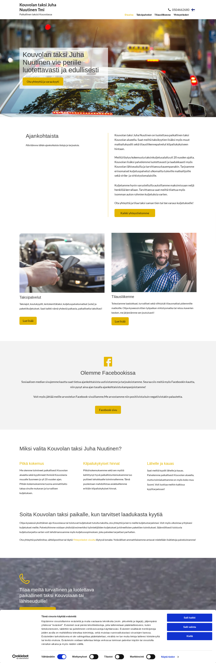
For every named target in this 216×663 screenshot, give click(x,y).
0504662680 (180, 10)
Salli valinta (189, 627)
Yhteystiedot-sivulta (84, 539)
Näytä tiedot (168, 656)
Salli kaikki (189, 617)
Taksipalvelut (30, 297)
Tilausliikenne (122, 296)
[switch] (93, 656)
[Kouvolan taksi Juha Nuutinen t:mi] (62, 263)
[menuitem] (128, 15)
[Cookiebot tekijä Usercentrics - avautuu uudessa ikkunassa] (20, 656)
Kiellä (190, 636)
